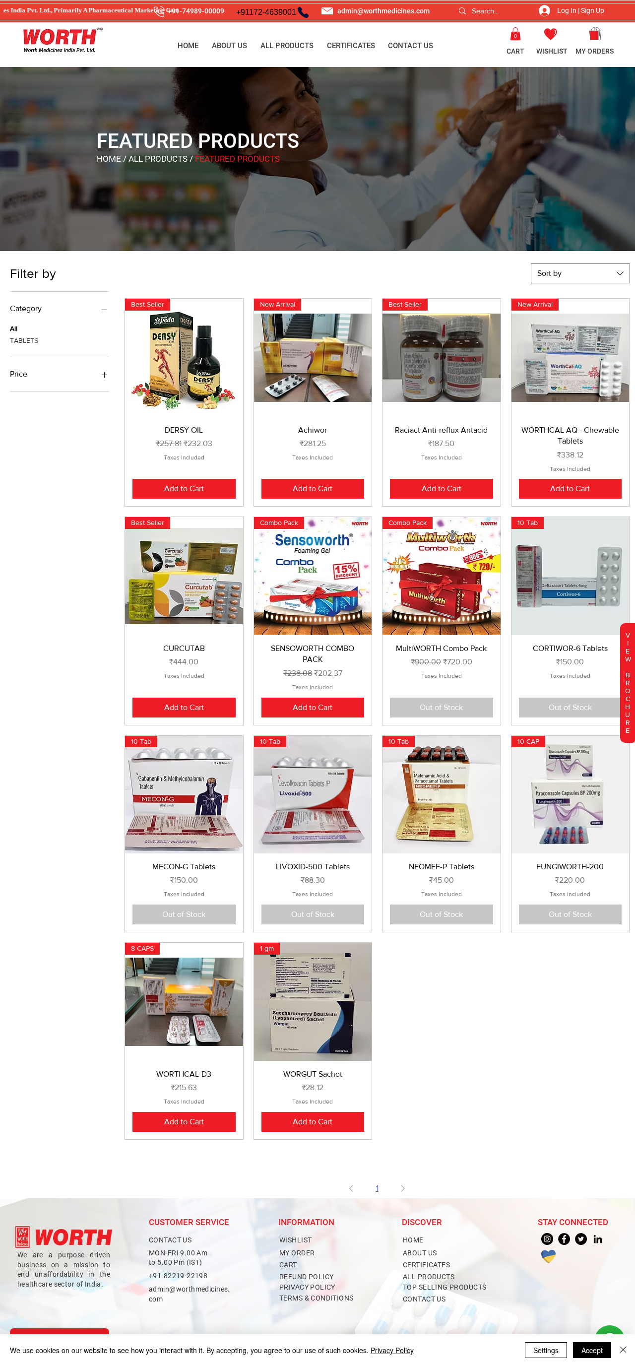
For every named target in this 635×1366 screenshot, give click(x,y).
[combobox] (580, 273)
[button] (515, 33)
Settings (546, 1350)
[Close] (623, 1350)
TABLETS (24, 340)
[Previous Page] (351, 1188)
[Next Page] (403, 1188)
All (13, 328)
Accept (592, 1350)
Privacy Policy (392, 1350)
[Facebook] (564, 1239)
